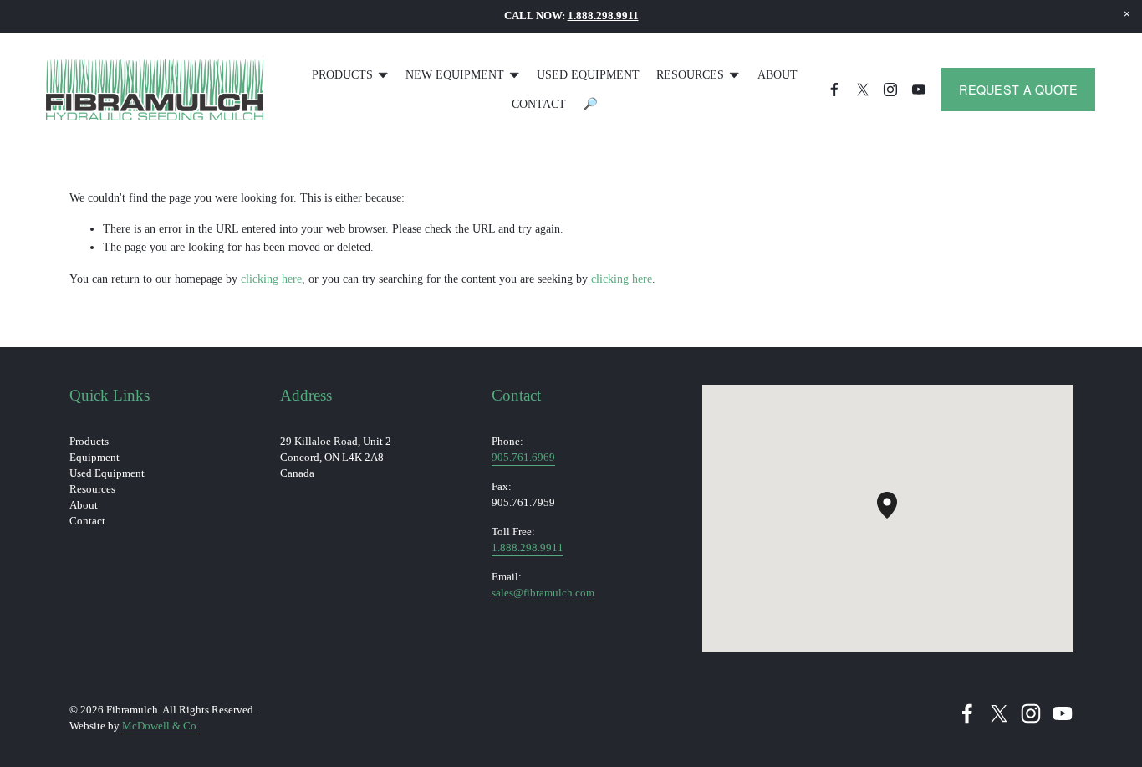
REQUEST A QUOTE (1018, 89)
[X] (862, 89)
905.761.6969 (523, 457)
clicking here (271, 278)
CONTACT (539, 103)
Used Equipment (588, 74)
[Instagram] (890, 89)
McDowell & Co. (160, 726)
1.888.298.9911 (527, 548)
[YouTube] (918, 89)
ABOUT (777, 74)
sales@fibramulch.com (543, 593)
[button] (1127, 14)
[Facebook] (834, 89)
